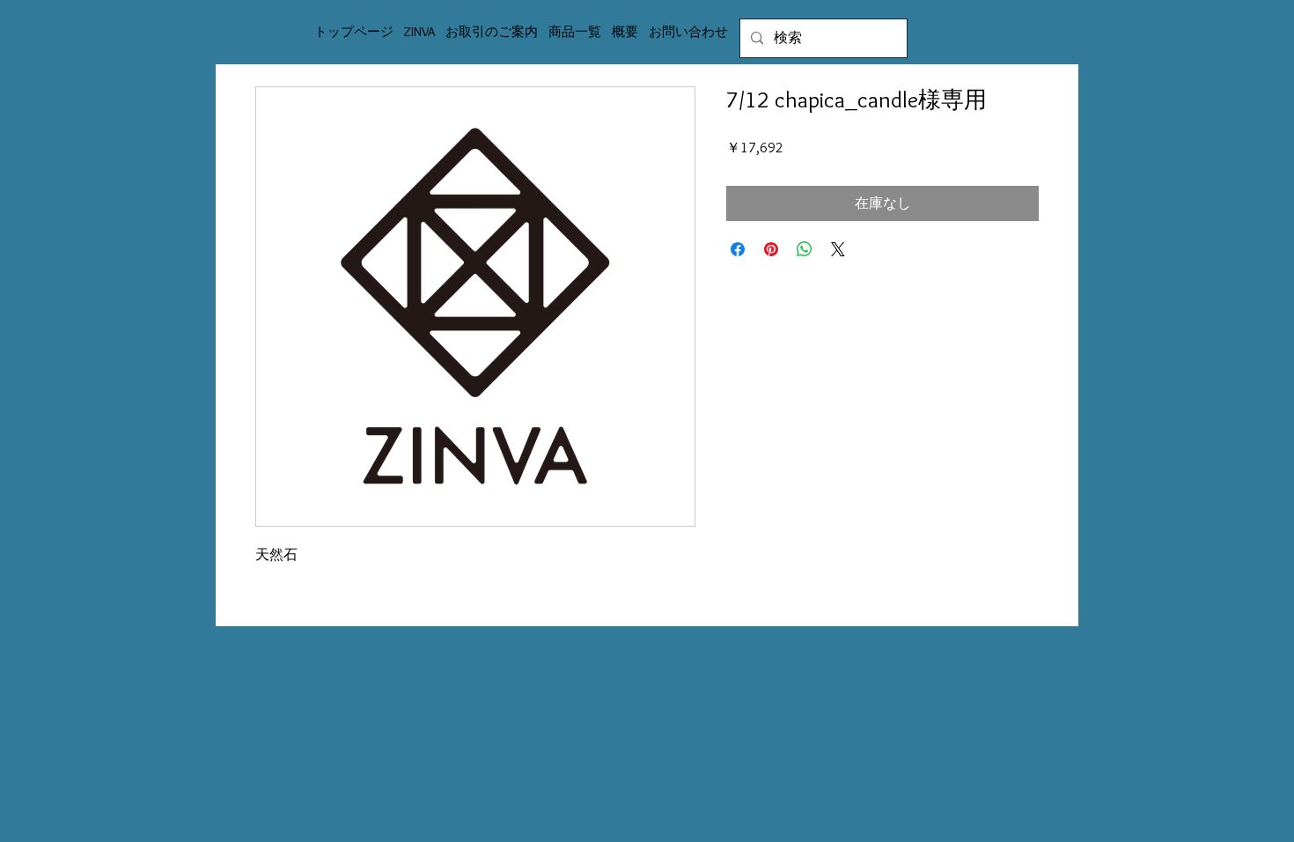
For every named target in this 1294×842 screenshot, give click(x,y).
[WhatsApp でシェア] (804, 249)
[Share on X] (838, 249)
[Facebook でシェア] (737, 249)
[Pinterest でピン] (771, 249)
